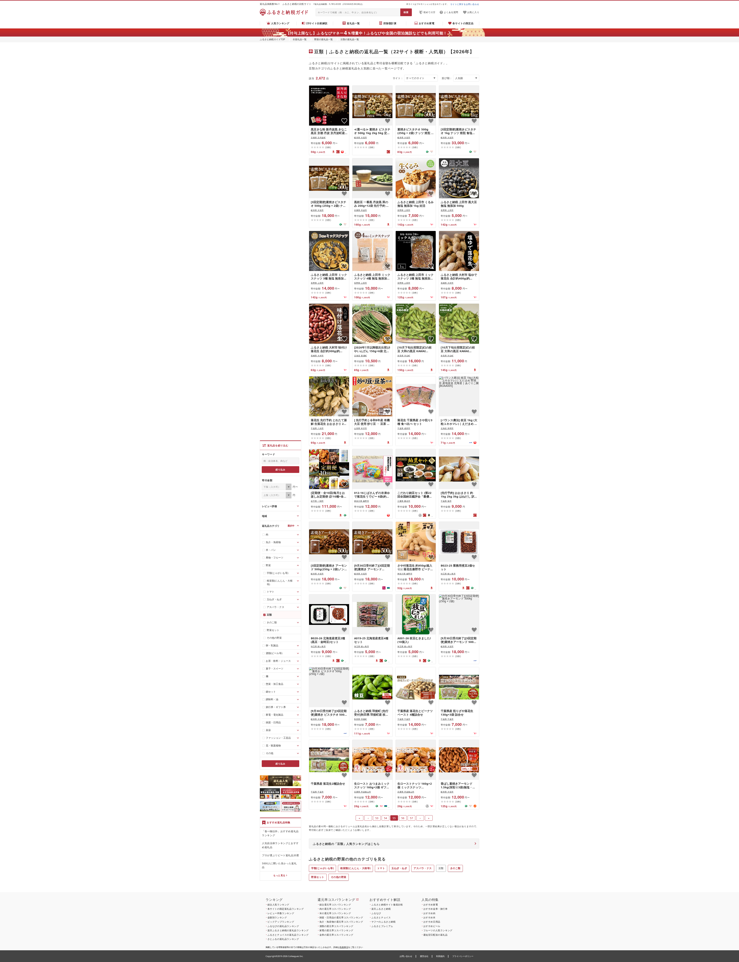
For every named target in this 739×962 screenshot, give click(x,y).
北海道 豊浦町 (360, 355)
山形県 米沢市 (360, 428)
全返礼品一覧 (300, 39)
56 (402, 818)
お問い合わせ (406, 956)
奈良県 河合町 (403, 355)
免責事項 (344, 947)
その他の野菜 (338, 877)
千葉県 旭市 (446, 501)
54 (385, 818)
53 (376, 818)
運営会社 (424, 956)
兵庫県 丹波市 (360, 210)
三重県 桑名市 (403, 501)
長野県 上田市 (403, 210)
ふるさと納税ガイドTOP (272, 39)
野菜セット (317, 877)
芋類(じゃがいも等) (322, 868)
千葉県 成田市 (403, 428)
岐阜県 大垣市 (360, 137)
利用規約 (440, 956)
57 (411, 818)
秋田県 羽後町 (360, 719)
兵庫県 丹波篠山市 (362, 791)
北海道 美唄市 (447, 428)
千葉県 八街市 (317, 428)
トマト (381, 868)
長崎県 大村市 (447, 283)
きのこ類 (455, 868)
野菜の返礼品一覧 (323, 39)
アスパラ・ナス (423, 868)
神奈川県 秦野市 (361, 501)
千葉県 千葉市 (403, 719)
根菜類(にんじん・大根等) (355, 868)
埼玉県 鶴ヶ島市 (448, 573)
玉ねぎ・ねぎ (399, 868)
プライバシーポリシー (462, 956)
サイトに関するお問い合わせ (464, 4)
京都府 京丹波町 (318, 137)
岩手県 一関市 (317, 501)
